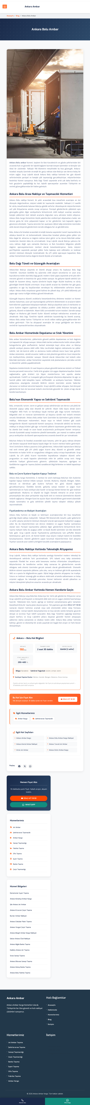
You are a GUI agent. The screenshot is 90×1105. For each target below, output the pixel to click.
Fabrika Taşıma (14, 1076)
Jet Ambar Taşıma (15, 1042)
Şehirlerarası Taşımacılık (44, 719)
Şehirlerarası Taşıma (16, 1047)
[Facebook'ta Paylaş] (19, 766)
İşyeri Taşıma (13, 1066)
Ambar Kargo (22, 719)
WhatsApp (30, 804)
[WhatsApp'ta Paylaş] (30, 766)
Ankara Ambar (32, 6)
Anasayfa (10, 16)
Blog (17, 16)
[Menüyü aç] (5, 6)
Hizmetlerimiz (53, 1015)
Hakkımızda (52, 1010)
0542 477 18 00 (54, 1046)
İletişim (51, 1024)
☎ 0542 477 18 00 (68, 699)
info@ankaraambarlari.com (59, 1053)
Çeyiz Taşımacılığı (15, 1057)
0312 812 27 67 (54, 1050)
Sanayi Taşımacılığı (16, 1052)
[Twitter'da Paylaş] (25, 766)
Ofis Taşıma (13, 1071)
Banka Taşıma (13, 1062)
